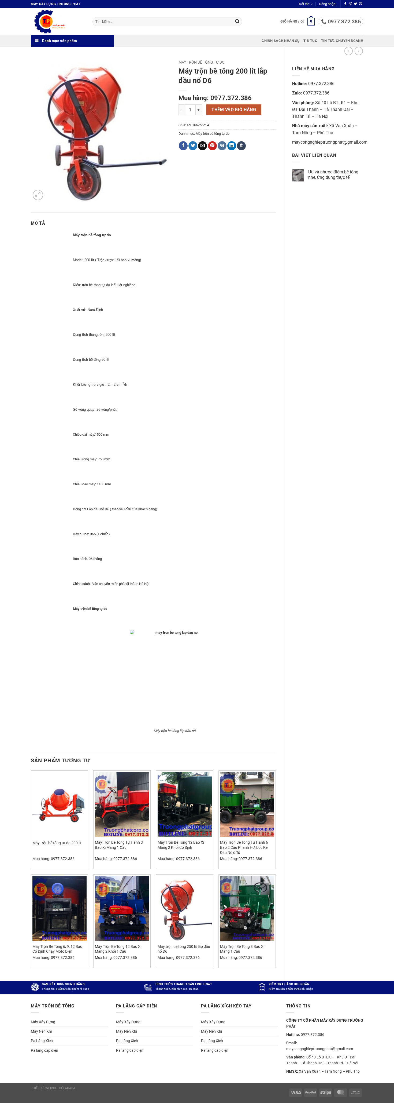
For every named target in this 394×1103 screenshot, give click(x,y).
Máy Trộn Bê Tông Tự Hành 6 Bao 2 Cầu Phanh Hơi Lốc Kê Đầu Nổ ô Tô (244, 847)
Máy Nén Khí (41, 1031)
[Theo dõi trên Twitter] (355, 4)
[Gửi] (237, 21)
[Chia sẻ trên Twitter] (192, 145)
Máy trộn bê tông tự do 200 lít (56, 843)
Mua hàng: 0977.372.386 (215, 98)
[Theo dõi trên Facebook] (345, 4)
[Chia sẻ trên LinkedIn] (231, 145)
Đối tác (304, 4)
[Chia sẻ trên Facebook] (183, 145)
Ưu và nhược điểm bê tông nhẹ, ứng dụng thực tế (333, 174)
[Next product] (348, 51)
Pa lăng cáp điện (44, 1050)
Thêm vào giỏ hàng (233, 109)
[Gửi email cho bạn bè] (202, 145)
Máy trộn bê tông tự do (202, 62)
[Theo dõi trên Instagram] (350, 4)
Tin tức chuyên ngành (342, 41)
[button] (327, 4)
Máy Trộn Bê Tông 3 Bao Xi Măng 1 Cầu (242, 949)
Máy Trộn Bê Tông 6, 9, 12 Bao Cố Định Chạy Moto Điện (57, 949)
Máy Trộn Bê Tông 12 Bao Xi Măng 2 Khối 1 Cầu (118, 949)
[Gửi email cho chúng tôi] (360, 4)
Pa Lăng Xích (42, 1041)
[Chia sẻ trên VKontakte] (222, 145)
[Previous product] (359, 51)
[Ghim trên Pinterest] (212, 145)
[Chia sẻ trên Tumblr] (241, 145)
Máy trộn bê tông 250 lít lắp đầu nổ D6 (184, 949)
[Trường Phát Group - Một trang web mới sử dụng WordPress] (57, 21)
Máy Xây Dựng (43, 1022)
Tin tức (310, 41)
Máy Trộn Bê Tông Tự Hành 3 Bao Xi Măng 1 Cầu (119, 845)
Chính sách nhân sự (281, 41)
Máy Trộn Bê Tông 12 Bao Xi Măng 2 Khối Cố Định (181, 845)
